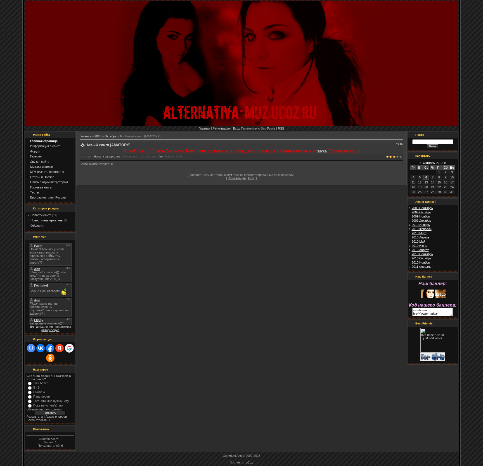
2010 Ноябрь (421, 262)
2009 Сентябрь (422, 208)
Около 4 (39, 392)
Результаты (35, 416)
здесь (322, 151)
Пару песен (41, 396)
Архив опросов (56, 416)
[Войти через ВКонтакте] (40, 348)
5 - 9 (36, 387)
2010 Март (419, 233)
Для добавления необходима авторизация (50, 328)
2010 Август (420, 250)
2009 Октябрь (421, 212)
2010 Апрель (421, 237)
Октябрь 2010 (432, 162)
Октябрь (111, 136)
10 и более (40, 383)
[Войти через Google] (69, 348)
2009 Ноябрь (421, 216)
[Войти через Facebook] (50, 348)
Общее (35, 225)
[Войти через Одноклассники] (50, 358)
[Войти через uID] (31, 348)
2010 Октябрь (421, 258)
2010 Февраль (422, 229)
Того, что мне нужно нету (51, 401)
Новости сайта (40, 215)
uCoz (249, 462)
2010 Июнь (419, 245)
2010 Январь (421, 224)
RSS (281, 128)
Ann (160, 156)
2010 (97, 136)
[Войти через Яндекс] (59, 348)
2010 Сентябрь (422, 254)
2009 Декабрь (421, 220)
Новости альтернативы (46, 220)
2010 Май (418, 241)
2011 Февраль (421, 266)
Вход (236, 128)
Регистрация (222, 128)
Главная (204, 128)
